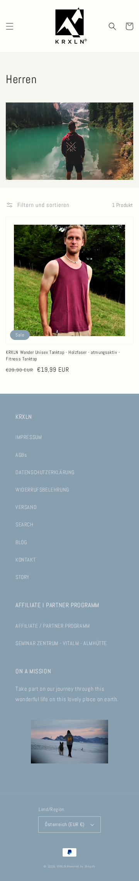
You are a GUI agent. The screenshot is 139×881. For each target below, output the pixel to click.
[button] (9, 26)
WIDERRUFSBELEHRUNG (42, 489)
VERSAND (26, 507)
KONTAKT (25, 559)
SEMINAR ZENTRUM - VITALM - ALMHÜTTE (61, 643)
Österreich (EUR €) (64, 824)
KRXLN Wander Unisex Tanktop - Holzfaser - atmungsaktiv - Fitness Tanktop (63, 355)
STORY (22, 577)
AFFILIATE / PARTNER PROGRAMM (52, 625)
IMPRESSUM (28, 437)
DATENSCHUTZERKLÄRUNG (45, 472)
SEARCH (24, 524)
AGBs (21, 454)
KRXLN (61, 866)
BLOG (21, 542)
